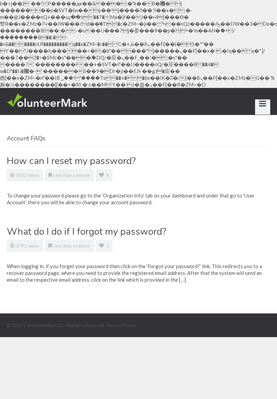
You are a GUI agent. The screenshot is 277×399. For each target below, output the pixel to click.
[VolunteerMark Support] (47, 99)
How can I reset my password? (71, 161)
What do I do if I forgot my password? (86, 231)
